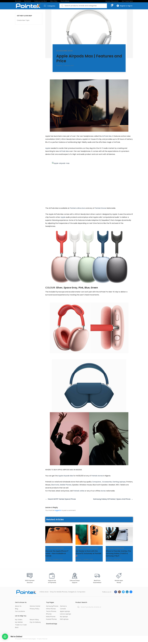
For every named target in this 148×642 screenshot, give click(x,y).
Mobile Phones (65, 485)
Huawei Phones (51, 619)
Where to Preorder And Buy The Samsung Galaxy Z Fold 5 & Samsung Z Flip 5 (118, 553)
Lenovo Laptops (65, 614)
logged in (58, 510)
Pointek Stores (100, 208)
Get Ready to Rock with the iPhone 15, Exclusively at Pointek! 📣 (88, 553)
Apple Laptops (65, 611)
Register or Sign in (126, 6)
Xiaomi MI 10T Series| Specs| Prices (62, 499)
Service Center (35, 606)
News (96, 548)
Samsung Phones (52, 606)
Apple (47, 148)
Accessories (61, 50)
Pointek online (78, 491)
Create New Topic (23, 20)
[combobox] (83, 5)
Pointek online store (77, 208)
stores (103, 491)
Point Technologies (30, 639)
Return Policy (53, 1)
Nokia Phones (50, 617)
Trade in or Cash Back (40, 1)
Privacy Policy (34, 609)
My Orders (18, 1)
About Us (18, 606)
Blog (70, 50)
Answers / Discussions (112, 1)
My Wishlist (27, 1)
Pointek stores (97, 476)
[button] (5, 637)
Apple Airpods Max (65, 476)
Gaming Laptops (119, 482)
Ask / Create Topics (127, 1)
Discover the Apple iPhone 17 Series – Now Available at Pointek (56, 553)
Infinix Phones (51, 609)
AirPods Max (107, 136)
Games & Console (63, 607)
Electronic (55, 485)
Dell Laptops (64, 619)
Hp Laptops (64, 617)
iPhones (49, 614)
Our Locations (20, 611)
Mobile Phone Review (56, 548)
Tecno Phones (51, 611)
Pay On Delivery (65, 1)
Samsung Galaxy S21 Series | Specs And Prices (111, 499)
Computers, (97, 482)
